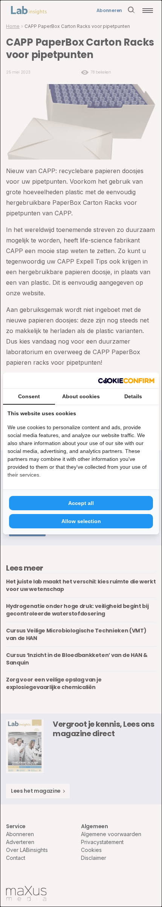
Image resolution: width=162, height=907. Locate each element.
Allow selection (81, 521)
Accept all (81, 503)
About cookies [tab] (81, 396)
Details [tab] (133, 396)
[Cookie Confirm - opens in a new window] (126, 380)
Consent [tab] (29, 396)
